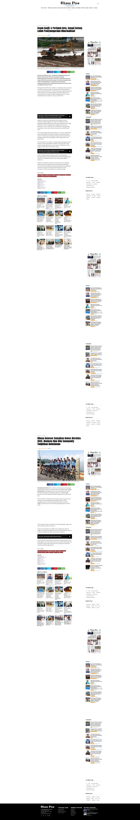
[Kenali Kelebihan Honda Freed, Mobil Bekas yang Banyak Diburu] (85, 813)
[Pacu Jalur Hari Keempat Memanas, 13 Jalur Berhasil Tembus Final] (41, 200)
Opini (91, 135)
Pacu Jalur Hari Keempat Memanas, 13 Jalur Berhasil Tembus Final (41, 206)
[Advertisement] (54, 105)
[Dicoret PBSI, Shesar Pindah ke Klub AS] (85, 810)
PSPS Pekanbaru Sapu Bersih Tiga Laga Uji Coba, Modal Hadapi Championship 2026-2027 (40, 219)
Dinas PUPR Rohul (62, 174)
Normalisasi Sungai (53, 176)
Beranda (39, 25)
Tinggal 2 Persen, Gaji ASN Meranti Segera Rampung (96, 127)
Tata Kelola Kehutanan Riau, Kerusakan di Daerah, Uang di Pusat (96, 133)
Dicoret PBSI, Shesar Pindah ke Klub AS (92, 809)
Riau (42, 25)
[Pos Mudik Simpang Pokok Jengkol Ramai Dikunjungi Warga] (88, 139)
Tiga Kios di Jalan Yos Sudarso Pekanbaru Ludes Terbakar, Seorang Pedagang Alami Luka (96, 157)
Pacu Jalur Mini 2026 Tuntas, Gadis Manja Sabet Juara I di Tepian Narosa (49, 233)
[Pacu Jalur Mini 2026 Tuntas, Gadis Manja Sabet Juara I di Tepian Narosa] (50, 228)
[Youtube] (92, 71)
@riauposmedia (43, 181)
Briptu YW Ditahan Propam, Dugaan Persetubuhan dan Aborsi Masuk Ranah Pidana (68, 219)
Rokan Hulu (46, 25)
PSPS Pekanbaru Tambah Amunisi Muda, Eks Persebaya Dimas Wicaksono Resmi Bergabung (59, 234)
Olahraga (92, 102)
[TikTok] (45, 815)
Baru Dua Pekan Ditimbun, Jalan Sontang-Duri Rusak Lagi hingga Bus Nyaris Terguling (49, 219)
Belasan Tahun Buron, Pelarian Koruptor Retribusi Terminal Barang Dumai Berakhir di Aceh (68, 234)
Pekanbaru (92, 114)
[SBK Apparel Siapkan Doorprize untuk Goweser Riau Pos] (68, 200)
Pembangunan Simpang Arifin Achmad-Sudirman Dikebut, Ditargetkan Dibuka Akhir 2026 (58, 220)
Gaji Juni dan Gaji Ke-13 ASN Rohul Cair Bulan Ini (58, 246)
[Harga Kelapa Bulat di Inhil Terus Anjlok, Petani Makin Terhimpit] (88, 144)
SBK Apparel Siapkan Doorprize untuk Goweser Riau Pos (67, 206)
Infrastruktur (68, 174)
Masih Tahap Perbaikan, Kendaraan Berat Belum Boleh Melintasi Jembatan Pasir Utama (41, 247)
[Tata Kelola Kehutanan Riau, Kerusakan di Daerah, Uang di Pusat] (88, 133)
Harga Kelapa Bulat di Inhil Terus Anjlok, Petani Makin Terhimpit (96, 144)
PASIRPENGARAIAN (46, 176)
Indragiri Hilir (93, 146)
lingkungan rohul (50, 174)
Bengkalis (92, 367)
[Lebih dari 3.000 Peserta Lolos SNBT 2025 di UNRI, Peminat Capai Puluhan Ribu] (88, 150)
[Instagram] (88, 71)
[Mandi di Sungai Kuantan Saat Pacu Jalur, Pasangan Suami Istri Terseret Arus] (59, 200)
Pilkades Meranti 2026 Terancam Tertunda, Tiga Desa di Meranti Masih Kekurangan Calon (50, 206)
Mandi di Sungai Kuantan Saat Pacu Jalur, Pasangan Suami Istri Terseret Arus (58, 206)
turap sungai (44, 174)
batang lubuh (40, 176)
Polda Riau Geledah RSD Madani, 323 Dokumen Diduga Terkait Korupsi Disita (41, 234)
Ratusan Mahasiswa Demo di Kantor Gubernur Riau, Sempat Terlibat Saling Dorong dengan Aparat (96, 347)
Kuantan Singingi (93, 79)
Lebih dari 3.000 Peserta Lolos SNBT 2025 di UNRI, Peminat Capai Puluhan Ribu (96, 150)
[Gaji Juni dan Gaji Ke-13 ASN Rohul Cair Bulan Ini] (59, 242)
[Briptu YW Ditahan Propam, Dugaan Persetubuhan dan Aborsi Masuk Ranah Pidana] (68, 213)
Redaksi (49, 35)
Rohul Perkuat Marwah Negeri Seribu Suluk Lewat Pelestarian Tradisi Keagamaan (68, 247)
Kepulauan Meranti (94, 85)
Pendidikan (92, 153)
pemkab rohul (56, 174)
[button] (98, 3)
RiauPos (43, 188)
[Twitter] (90, 71)
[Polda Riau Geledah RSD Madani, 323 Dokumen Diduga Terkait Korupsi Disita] (41, 228)
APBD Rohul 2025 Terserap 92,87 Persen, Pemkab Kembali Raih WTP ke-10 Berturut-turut (50, 247)
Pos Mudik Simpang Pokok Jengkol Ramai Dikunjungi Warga (96, 138)
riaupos (42, 182)
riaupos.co (43, 184)
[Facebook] (86, 71)
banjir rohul (40, 174)
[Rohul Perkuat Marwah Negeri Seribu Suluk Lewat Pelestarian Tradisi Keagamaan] (68, 242)
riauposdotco (43, 187)
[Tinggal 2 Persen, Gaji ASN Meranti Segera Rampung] (88, 128)
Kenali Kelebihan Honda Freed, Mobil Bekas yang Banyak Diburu (92, 813)
